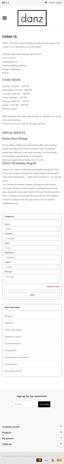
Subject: (8, 262)
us (3, 2)
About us (8, 316)
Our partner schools (13, 371)
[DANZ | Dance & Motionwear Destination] (36, 17)
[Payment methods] (38, 460)
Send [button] (32, 294)
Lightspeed (37, 456)
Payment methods (13, 343)
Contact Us (9, 323)
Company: (9, 233)
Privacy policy (11, 364)
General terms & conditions (17, 357)
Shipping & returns (13, 336)
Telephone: (9, 252)
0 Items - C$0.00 (55, 2)
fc (7, 2)
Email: (8, 243)
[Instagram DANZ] (34, 413)
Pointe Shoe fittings (13, 329)
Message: (9, 271)
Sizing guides (11, 350)
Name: (8, 224)
